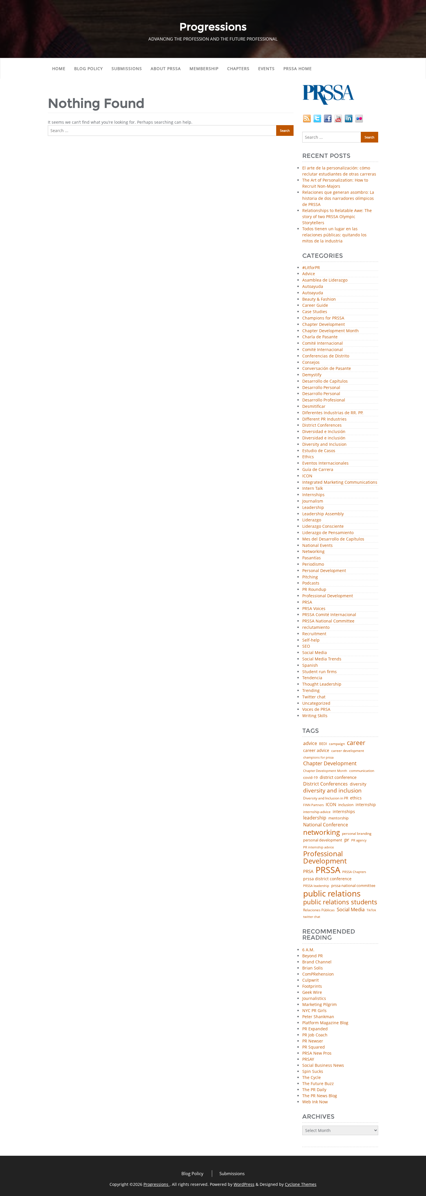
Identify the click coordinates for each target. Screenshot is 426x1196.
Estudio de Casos (318, 450)
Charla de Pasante (320, 337)
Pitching (310, 577)
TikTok (371, 910)
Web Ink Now (315, 1101)
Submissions (127, 68)
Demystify (311, 375)
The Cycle (311, 1077)
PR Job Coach (314, 1035)
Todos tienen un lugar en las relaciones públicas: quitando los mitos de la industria (334, 235)
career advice (316, 750)
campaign (337, 744)
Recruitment (314, 633)
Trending (311, 690)
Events (266, 68)
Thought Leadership (321, 684)
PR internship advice (318, 847)
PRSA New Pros (317, 1053)
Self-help (311, 640)
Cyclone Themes (300, 1184)
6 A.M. (308, 949)
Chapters (238, 68)
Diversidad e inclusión (323, 438)
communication (361, 771)
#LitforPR (311, 267)
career (356, 743)
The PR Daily (314, 1089)
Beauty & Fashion (319, 299)
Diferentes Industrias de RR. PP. (332, 412)
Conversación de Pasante (326, 368)
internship (366, 805)
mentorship (338, 818)
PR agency (359, 840)
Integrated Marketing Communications (339, 482)
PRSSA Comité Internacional (329, 614)
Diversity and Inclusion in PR (325, 798)
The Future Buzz (318, 1083)
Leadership (313, 507)
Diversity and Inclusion (324, 444)
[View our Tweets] (317, 117)
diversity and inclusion (332, 790)
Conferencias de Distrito (325, 356)
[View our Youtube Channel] (338, 117)
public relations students (340, 902)
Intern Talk (312, 488)
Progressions (156, 1184)
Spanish (310, 665)
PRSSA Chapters (354, 872)
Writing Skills (314, 715)
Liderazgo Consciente (323, 526)
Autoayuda (312, 286)
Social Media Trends (321, 659)
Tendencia (312, 677)
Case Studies (314, 311)
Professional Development (327, 596)
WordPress (244, 1184)
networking (321, 832)
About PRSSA (166, 68)
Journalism (312, 501)
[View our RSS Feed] (307, 117)
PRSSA (328, 870)
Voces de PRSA (316, 709)
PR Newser (312, 1041)
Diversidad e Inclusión (323, 431)
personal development (322, 840)
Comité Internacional (322, 343)
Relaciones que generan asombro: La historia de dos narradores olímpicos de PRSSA (338, 198)
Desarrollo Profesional (323, 400)
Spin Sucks (312, 1071)
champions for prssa (318, 757)
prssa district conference (327, 879)
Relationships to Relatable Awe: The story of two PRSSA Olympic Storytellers (337, 216)
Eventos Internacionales (325, 463)
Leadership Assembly (323, 514)
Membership (204, 68)
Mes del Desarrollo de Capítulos (333, 539)
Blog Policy (88, 68)
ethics (356, 798)
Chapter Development (323, 324)
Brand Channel (317, 962)
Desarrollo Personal (321, 387)
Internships (313, 494)
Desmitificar (313, 406)
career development (347, 751)
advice (310, 743)
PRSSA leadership (316, 885)
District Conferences (322, 425)
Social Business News (323, 1065)
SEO (306, 646)
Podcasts (310, 583)
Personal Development (324, 570)
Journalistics (314, 998)
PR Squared (313, 1047)
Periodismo (313, 564)
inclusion (346, 805)
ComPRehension (318, 974)
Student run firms (319, 671)
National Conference (325, 824)
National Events (317, 545)
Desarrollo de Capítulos (325, 381)
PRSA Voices (313, 608)
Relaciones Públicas (319, 910)
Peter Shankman (318, 1016)
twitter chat (311, 917)
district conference (338, 777)
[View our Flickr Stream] (359, 117)
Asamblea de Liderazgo (324, 280)
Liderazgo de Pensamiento (328, 532)
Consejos (311, 362)
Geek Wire (312, 992)
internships (344, 812)
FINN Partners (313, 804)
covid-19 (310, 778)
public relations (332, 893)
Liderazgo (311, 520)
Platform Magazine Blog (325, 1022)
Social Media (314, 652)
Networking (313, 551)
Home (58, 68)
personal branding (357, 833)
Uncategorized (316, 703)
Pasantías (311, 558)
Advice (308, 273)
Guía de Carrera (317, 469)
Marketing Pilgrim (319, 1004)
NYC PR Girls (314, 1010)
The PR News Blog (319, 1095)
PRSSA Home (297, 68)
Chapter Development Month (330, 330)
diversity (358, 784)
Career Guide (315, 305)
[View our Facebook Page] (327, 117)
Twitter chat (313, 697)
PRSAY (308, 1059)
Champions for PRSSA (323, 318)
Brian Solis (312, 968)
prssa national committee (353, 886)
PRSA (307, 602)
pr (346, 839)
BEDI (323, 744)
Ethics (308, 456)
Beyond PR (312, 955)
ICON (307, 476)
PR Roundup (314, 589)
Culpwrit (310, 980)
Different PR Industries (324, 419)
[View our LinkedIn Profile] (348, 117)
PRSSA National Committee (328, 621)
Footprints (312, 986)
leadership (314, 818)
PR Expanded (315, 1028)
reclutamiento (315, 627)
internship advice (317, 812)
